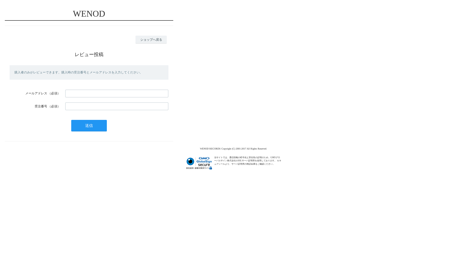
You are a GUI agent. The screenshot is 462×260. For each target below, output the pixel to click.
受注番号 (41, 106)
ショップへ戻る (151, 39)
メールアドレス (36, 93)
